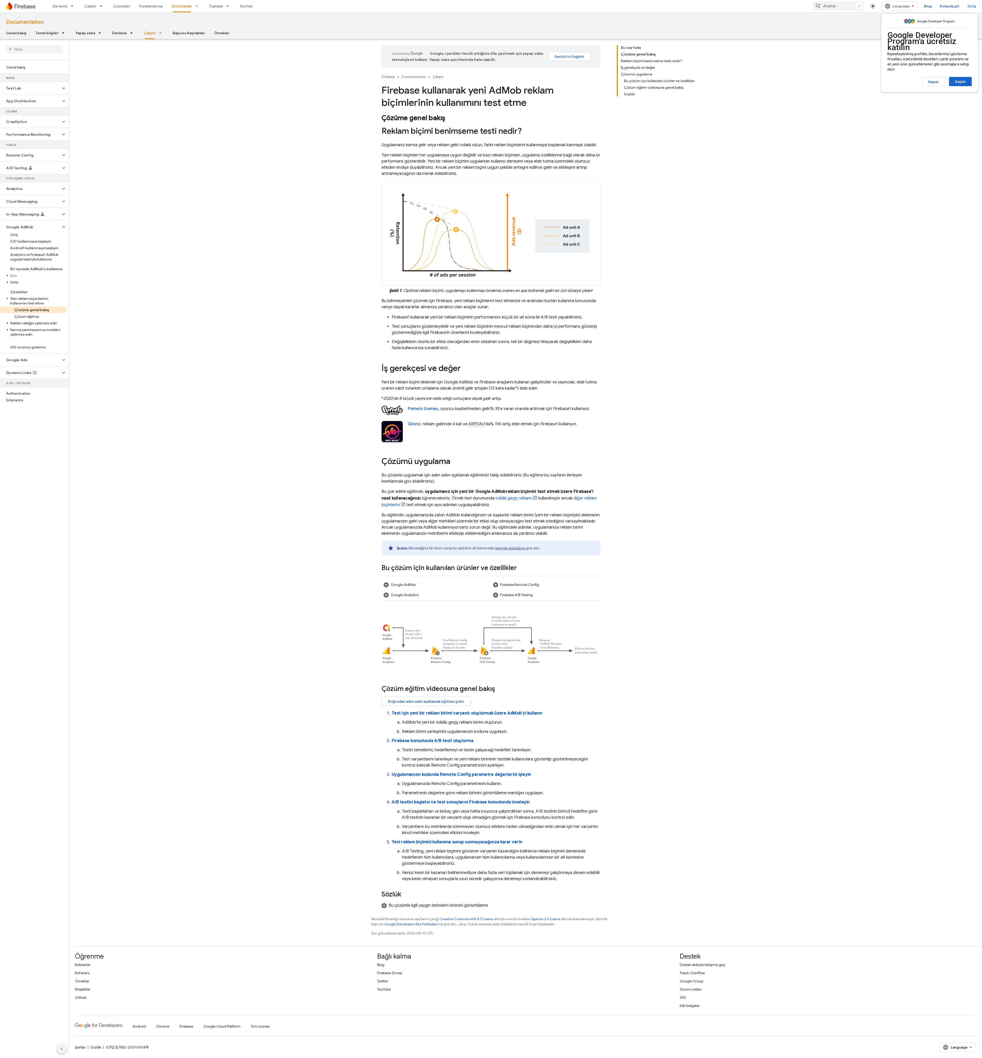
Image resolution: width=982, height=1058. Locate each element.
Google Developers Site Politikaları (411, 924)
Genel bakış (16, 33)
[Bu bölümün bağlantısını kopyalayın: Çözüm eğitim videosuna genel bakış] (500, 689)
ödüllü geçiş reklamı (513, 498)
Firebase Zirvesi (389, 973)
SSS (683, 997)
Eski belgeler (690, 1005)
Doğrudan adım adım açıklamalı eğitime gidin (426, 701)
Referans (82, 973)
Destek (246, 6)
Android (139, 1026)
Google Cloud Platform (221, 1026)
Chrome (162, 1026)
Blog (928, 6)
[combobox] (838, 6)
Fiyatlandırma (150, 6)
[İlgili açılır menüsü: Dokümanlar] (198, 6)
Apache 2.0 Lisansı (546, 919)
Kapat (933, 81)
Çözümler (121, 6)
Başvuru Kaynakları (189, 33)
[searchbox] (34, 49)
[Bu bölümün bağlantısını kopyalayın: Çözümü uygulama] (455, 462)
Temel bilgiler (47, 33)
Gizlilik (96, 1047)
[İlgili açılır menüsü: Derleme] (74, 6)
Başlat (960, 81)
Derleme (60, 6)
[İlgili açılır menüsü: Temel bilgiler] (65, 33)
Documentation (25, 22)
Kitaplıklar (83, 989)
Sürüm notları (690, 989)
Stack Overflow (692, 973)
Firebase (388, 77)
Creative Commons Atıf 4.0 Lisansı (466, 919)
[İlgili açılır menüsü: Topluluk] (229, 6)
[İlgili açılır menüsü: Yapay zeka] (101, 33)
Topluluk (216, 6)
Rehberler (83, 964)
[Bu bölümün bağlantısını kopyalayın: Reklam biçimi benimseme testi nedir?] (527, 132)
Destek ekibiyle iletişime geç (702, 964)
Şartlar (80, 1047)
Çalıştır (90, 6)
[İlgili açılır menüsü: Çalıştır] (102, 6)
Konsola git (949, 6)
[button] (30, 88)
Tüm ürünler (260, 1026)
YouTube (384, 989)
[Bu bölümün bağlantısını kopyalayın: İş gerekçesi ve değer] (466, 369)
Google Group (691, 981)
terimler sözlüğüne (510, 548)
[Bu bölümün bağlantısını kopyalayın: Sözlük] (406, 895)
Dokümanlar (182, 6)
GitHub (80, 997)
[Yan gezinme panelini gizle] (62, 1049)
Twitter (382, 981)
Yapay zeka (85, 33)
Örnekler (222, 33)
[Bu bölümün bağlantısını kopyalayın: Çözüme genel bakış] (450, 118)
